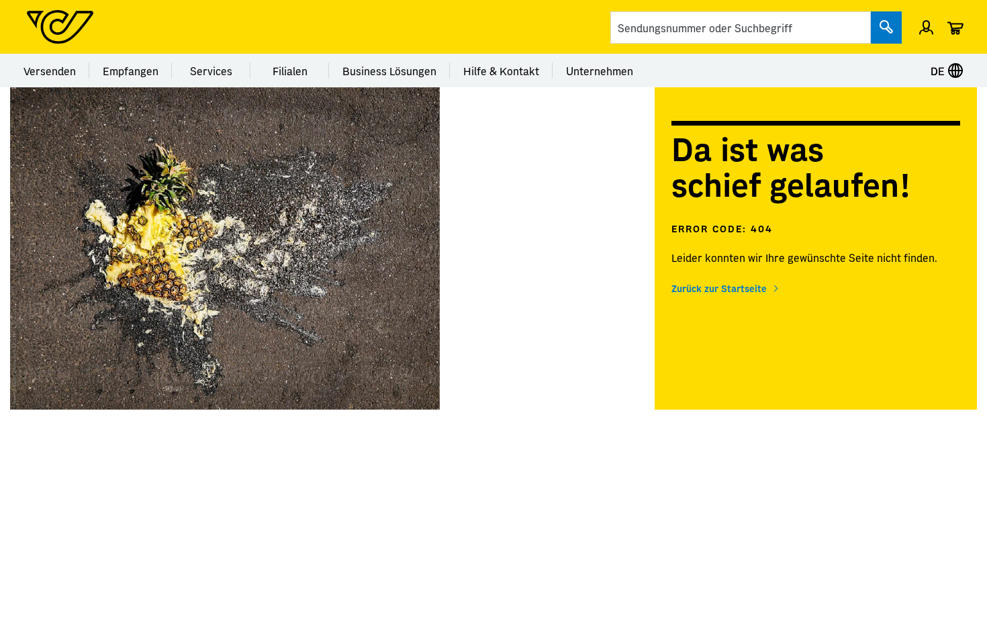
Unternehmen (599, 70)
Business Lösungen (389, 70)
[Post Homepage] (60, 26)
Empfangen (130, 70)
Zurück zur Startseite (719, 288)
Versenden (49, 70)
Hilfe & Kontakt (501, 70)
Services (211, 70)
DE (939, 70)
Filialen (290, 70)
